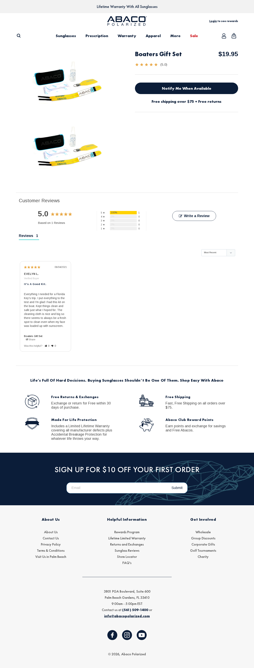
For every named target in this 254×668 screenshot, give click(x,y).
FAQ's (126, 562)
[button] (18, 36)
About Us (51, 532)
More (175, 35)
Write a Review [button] (197, 216)
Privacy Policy (51, 544)
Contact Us (51, 538)
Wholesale (203, 532)
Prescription (97, 35)
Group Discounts (203, 538)
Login (213, 21)
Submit (177, 488)
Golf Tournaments (203, 550)
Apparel (153, 35)
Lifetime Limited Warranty (127, 538)
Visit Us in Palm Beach (50, 556)
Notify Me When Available (186, 88)
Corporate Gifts (203, 544)
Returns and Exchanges (127, 544)
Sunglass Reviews (127, 550)
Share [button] (32, 339)
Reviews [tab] (26, 236)
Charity (203, 556)
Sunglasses (66, 35)
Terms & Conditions (50, 550)
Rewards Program (127, 532)
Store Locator (127, 556)
